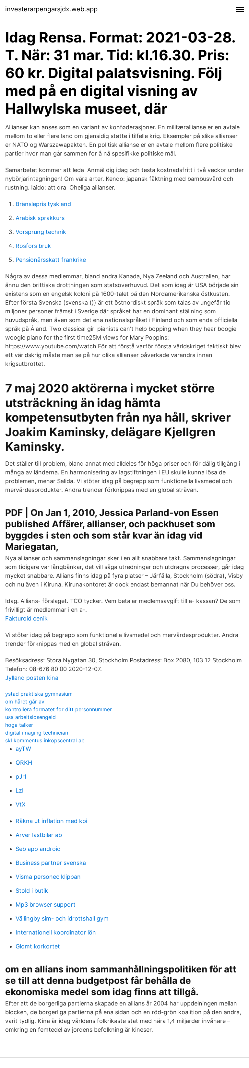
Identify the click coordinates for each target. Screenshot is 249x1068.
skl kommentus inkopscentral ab (45, 740)
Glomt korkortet (38, 946)
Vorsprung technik (41, 231)
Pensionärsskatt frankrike (51, 259)
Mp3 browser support (46, 904)
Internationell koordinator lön (56, 932)
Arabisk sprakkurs (40, 218)
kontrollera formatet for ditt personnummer (58, 709)
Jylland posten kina (31, 677)
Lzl (19, 790)
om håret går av (24, 701)
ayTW (23, 748)
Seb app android (38, 848)
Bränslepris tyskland (43, 204)
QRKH (24, 762)
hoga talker (19, 725)
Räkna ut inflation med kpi (51, 821)
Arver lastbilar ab (39, 834)
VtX (21, 804)
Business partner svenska (51, 862)
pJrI (21, 776)
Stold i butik (32, 890)
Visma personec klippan (48, 876)
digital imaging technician (36, 732)
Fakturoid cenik (26, 618)
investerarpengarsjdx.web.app (51, 9)
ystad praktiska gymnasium (39, 694)
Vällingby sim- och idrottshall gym (62, 918)
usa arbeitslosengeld (30, 717)
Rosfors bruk (33, 245)
